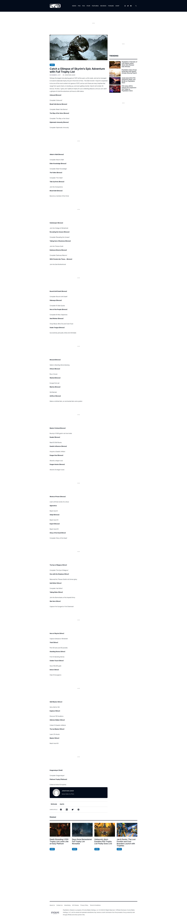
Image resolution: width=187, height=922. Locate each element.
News (74, 6)
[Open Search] (136, 6)
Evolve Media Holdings (89, 910)
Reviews (103, 6)
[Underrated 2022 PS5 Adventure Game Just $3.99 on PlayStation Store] (115, 81)
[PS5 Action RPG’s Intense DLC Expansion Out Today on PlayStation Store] (115, 89)
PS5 (79, 6)
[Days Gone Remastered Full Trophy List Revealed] (82, 830)
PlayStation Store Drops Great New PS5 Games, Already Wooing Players (129, 71)
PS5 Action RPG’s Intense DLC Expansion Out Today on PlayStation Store (129, 88)
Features (95, 6)
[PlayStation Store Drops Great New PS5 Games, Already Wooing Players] (115, 73)
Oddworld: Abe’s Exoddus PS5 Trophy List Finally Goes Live (103, 841)
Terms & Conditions (95, 905)
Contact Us (59, 905)
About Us (52, 905)
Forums (111, 6)
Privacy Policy (84, 905)
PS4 (83, 6)
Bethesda (54, 804)
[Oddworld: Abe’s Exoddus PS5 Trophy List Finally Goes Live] (104, 830)
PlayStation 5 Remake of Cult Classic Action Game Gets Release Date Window (129, 64)
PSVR (88, 6)
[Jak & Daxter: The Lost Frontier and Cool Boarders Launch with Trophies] (127, 830)
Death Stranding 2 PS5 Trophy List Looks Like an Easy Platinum (59, 841)
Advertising (67, 905)
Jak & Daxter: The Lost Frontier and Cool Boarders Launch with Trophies (126, 842)
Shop (117, 6)
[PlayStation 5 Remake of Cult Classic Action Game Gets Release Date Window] (115, 64)
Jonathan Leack (70, 75)
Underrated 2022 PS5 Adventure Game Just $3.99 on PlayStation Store (128, 80)
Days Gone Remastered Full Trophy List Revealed (82, 841)
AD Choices (75, 905)
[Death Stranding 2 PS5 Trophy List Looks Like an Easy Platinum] (60, 830)
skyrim (62, 804)
